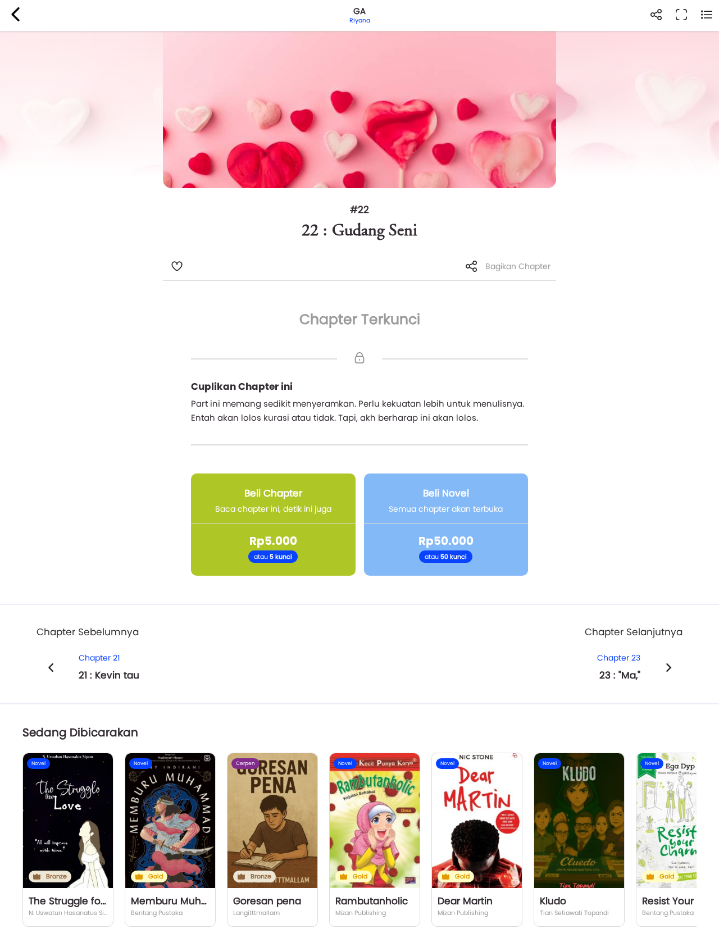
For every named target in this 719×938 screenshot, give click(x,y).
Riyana (359, 20)
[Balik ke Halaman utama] (15, 15)
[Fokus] (681, 15)
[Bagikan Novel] (655, 15)
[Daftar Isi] (706, 15)
